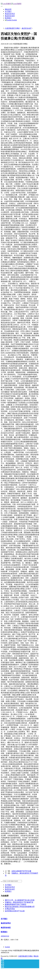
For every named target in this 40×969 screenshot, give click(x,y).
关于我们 (8, 885)
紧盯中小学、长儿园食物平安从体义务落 (19, 900)
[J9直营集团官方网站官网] (20, 4)
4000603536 (5, 936)
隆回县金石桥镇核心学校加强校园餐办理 (19, 906)
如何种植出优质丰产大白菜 (15, 911)
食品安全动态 (26, 28)
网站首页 (8, 9)
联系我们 (8, 891)
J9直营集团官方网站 (12, 28)
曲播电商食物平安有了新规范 (15, 904)
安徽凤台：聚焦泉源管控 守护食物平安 (19, 902)
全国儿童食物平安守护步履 (21, 871)
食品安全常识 (10, 887)
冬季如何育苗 (10, 909)
